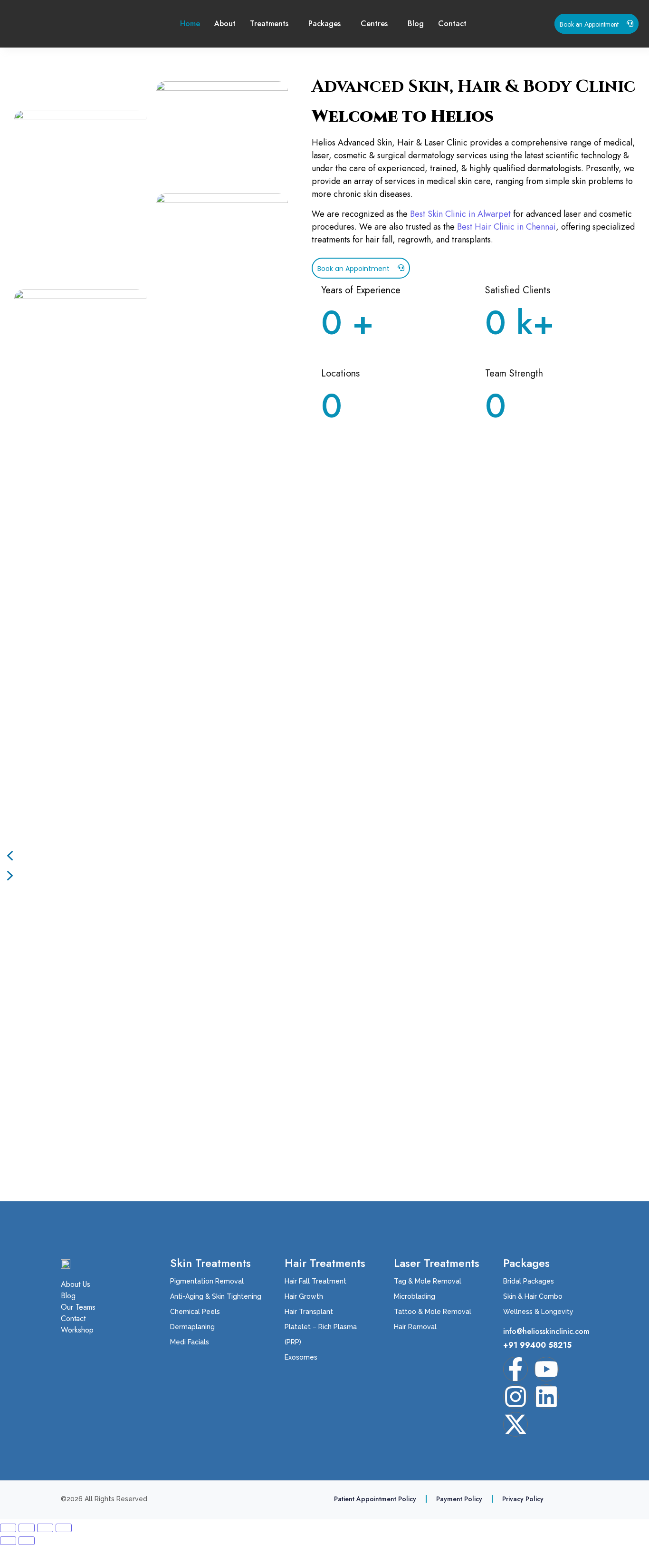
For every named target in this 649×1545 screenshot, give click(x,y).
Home (190, 23)
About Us (75, 1284)
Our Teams (78, 1307)
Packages (324, 23)
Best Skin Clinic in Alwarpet (460, 214)
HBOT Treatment (56, 1069)
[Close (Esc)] (64, 1528)
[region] (324, 681)
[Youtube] (546, 1369)
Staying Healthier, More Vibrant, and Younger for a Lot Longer (173, 978)
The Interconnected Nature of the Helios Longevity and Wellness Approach (205, 948)
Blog (416, 23)
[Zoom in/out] (8, 1528)
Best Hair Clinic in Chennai (506, 227)
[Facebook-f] (515, 1369)
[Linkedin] (546, 1396)
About (225, 23)
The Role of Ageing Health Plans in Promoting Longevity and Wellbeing (195, 1008)
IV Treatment (47, 1038)
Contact (452, 23)
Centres (374, 23)
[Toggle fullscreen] (27, 1528)
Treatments (269, 23)
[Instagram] (515, 1396)
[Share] (45, 1528)
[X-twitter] (515, 1424)
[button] (324, 856)
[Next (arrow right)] (27, 1540)
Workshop (77, 1330)
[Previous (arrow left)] (8, 1540)
